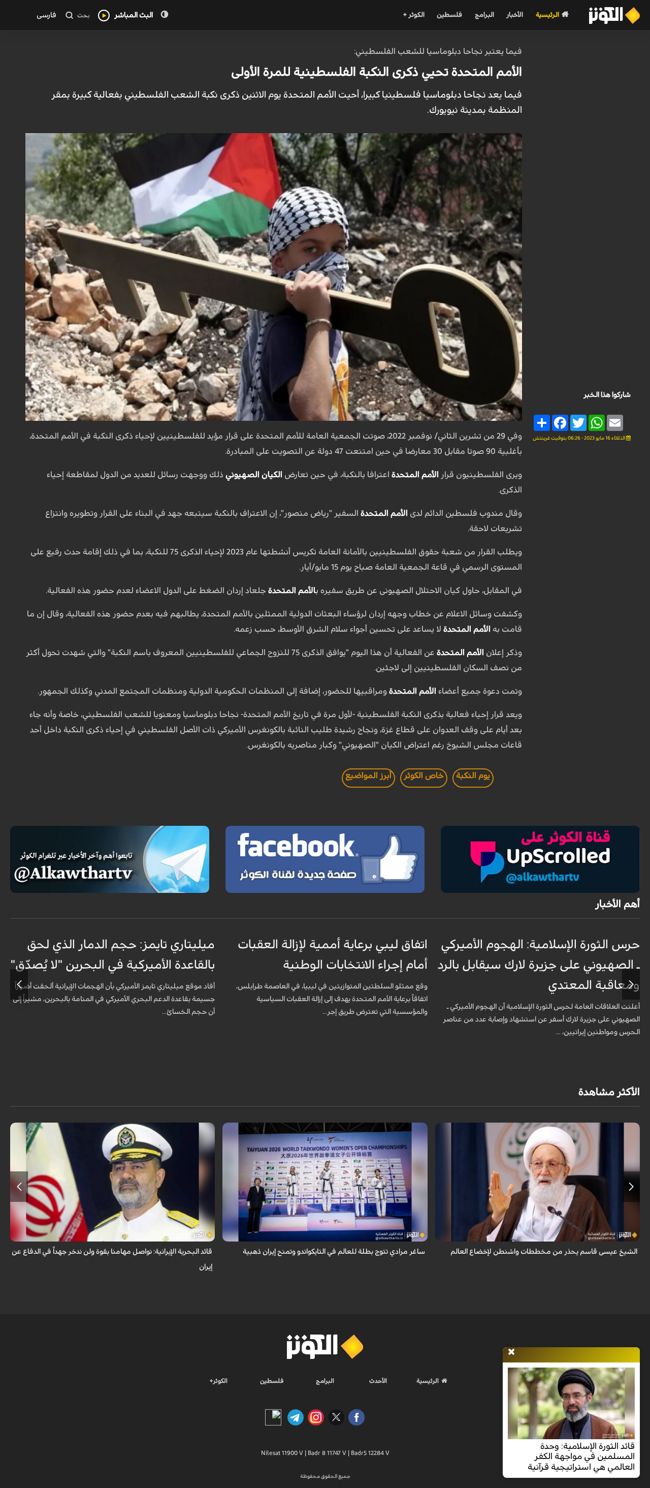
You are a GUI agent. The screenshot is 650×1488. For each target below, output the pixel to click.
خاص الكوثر (424, 775)
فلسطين (449, 15)
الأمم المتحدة (415, 475)
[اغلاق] (511, 1352)
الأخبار (514, 15)
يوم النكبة (473, 775)
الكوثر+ (219, 1381)
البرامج (484, 15)
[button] (631, 984)
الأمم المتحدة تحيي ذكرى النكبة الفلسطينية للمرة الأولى (376, 72)
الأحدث (378, 1381)
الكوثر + (413, 15)
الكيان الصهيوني (253, 475)
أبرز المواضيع (368, 775)
